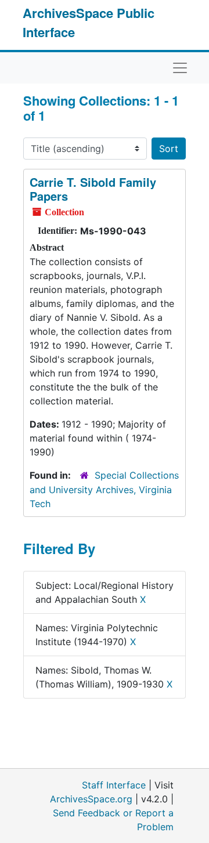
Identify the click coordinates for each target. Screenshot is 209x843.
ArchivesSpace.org (91, 799)
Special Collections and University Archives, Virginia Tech (104, 489)
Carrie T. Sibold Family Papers (93, 188)
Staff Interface (114, 785)
